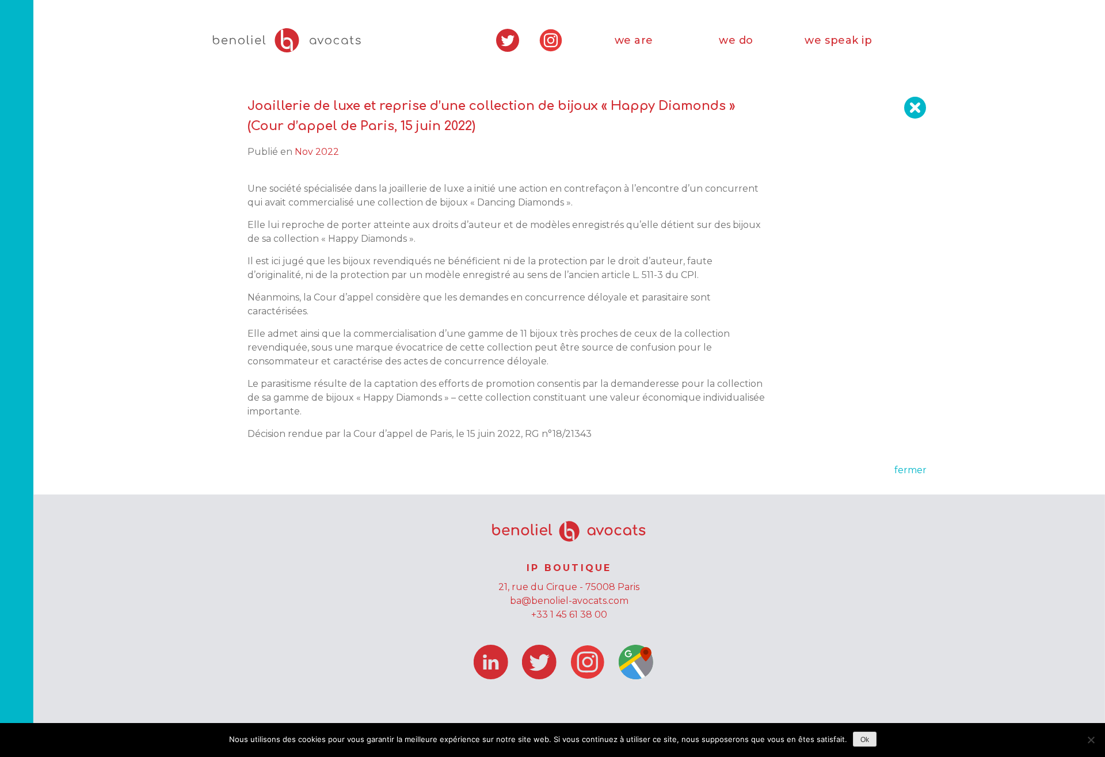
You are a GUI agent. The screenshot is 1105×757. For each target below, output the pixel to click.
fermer (910, 470)
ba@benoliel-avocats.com (569, 600)
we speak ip (838, 40)
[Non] (1090, 739)
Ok (864, 740)
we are (634, 40)
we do (736, 40)
